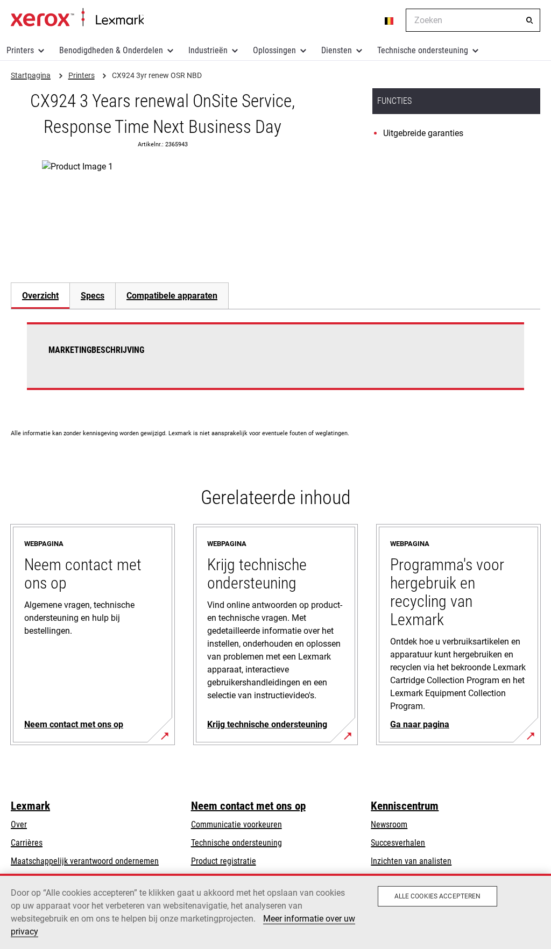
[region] (275, 911)
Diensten (336, 50)
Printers (20, 50)
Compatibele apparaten (171, 296)
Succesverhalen (398, 843)
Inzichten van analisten (411, 861)
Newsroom (389, 824)
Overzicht (40, 296)
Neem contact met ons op (248, 805)
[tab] (40, 295)
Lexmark (30, 805)
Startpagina (77, 18)
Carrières (27, 843)
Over (19, 824)
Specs (92, 296)
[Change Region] (389, 20)
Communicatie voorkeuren (236, 824)
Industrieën (208, 50)
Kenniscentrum (405, 805)
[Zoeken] (529, 20)
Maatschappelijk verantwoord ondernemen (85, 861)
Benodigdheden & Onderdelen (111, 50)
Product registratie (223, 861)
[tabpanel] (275, 362)
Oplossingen (274, 50)
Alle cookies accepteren (437, 896)
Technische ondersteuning (422, 50)
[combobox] (473, 20)
